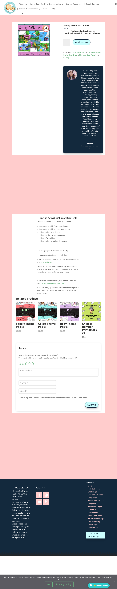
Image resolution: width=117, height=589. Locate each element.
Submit (91, 404)
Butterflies (67, 55)
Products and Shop (93, 535)
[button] (46, 28)
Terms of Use (46, 262)
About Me (23, 4)
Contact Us (93, 528)
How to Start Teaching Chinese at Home (46, 4)
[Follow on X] (46, 502)
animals (92, 52)
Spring (66, 58)
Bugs (98, 52)
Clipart (75, 55)
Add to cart (81, 42)
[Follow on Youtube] (39, 502)
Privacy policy (63, 584)
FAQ (53, 9)
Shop (45, 9)
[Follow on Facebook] (39, 495)
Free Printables (92, 4)
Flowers (82, 55)
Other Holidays (78, 52)
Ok (48, 584)
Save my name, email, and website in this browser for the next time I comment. (54, 398)
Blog (90, 486)
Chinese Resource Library (29, 9)
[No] (114, 582)
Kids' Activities (92, 55)
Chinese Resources (73, 4)
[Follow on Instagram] (46, 495)
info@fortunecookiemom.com (51, 283)
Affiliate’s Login (95, 507)
